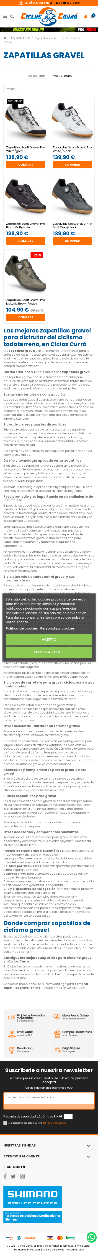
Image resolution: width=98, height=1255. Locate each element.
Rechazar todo (49, 652)
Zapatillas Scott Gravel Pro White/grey (25, 149)
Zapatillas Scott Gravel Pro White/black (72, 149)
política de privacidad (54, 1122)
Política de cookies (22, 628)
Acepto (49, 639)
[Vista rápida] (28, 142)
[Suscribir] (49, 1107)
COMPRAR (25, 165)
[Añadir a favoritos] (23, 142)
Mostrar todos (62, 76)
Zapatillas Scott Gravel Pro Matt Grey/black (72, 225)
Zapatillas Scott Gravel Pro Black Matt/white (25, 225)
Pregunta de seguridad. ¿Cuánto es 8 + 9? (32, 1116)
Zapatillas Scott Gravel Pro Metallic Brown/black (25, 302)
